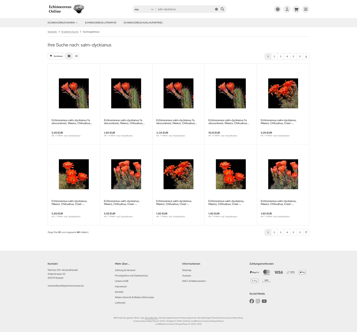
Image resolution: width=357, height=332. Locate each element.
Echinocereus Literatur (100, 22)
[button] (144, 9)
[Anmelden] (287, 9)
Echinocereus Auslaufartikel (143, 22)
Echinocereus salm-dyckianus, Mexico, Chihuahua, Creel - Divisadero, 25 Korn (174, 202)
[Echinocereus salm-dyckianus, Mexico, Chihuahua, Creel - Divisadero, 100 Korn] (283, 93)
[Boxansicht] (69, 56)
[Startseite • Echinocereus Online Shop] (66, 13)
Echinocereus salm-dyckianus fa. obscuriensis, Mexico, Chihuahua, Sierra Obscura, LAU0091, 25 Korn (124, 122)
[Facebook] (252, 301)
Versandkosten (74, 135)
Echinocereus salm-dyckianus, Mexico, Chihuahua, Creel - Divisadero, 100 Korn (279, 122)
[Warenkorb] (296, 9)
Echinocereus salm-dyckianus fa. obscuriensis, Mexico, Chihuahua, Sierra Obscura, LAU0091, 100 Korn (72, 122)
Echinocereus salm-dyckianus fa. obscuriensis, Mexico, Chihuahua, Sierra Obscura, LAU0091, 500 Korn (229, 122)
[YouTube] (264, 301)
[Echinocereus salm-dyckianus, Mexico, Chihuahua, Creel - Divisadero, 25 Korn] (178, 174)
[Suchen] (222, 9)
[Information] (216, 9)
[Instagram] (258, 301)
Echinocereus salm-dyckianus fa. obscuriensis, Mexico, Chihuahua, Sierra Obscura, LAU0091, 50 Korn (176, 122)
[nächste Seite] (300, 56)
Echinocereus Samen (61, 22)
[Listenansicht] (76, 56)
